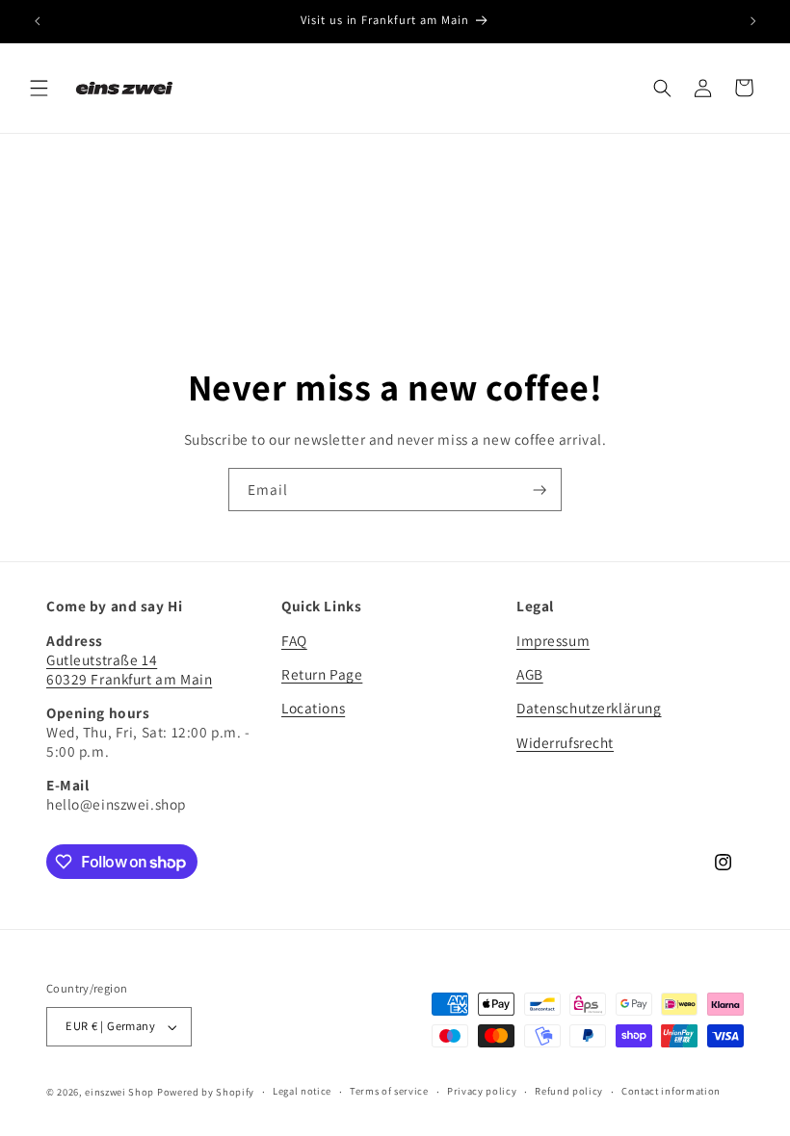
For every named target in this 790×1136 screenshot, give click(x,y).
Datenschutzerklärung (589, 707)
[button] (38, 87)
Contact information (671, 1090)
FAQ (294, 640)
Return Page (321, 674)
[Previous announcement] (36, 21)
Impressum (553, 640)
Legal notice (302, 1090)
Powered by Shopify (205, 1091)
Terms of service (389, 1090)
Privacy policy (481, 1090)
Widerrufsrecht (565, 742)
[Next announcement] (753, 21)
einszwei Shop (119, 1091)
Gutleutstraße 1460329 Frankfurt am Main (129, 669)
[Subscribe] (540, 489)
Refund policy (569, 1090)
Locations (313, 707)
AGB (529, 674)
